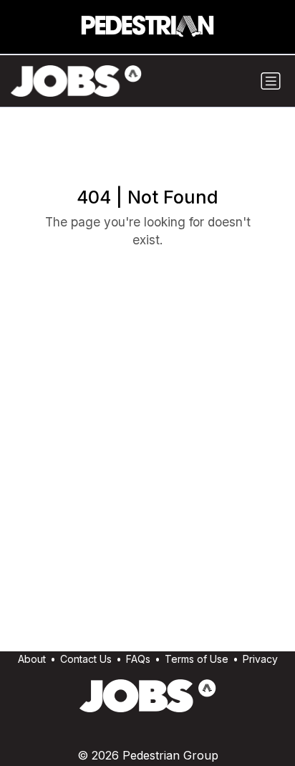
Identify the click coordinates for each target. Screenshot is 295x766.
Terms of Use (196, 659)
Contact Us (86, 659)
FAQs (138, 659)
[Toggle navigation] (270, 81)
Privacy (260, 659)
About (32, 659)
